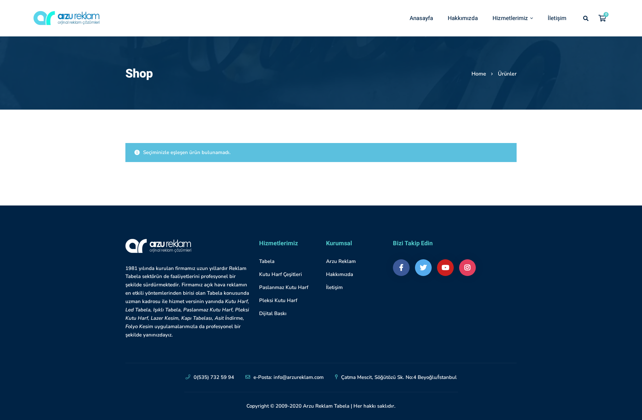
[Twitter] (423, 267)
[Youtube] (445, 267)
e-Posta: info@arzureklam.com (288, 377)
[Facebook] (401, 267)
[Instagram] (467, 267)
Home (478, 74)
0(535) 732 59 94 (214, 377)
